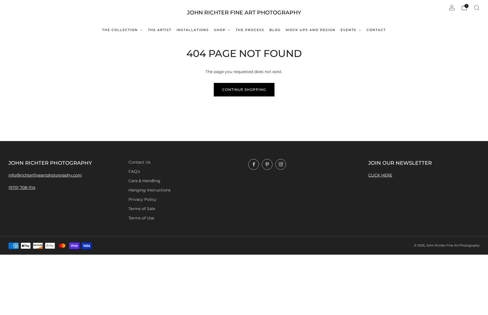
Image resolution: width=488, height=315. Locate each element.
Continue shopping (244, 89)
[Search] (477, 7)
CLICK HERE (380, 175)
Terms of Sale (141, 208)
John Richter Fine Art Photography (244, 12)
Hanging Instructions (149, 190)
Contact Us (139, 162)
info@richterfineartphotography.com (45, 175)
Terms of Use (141, 218)
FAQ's (134, 171)
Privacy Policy (142, 199)
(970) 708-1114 (21, 187)
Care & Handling (144, 181)
